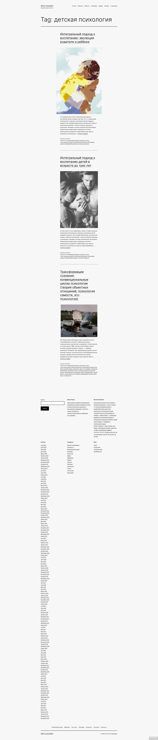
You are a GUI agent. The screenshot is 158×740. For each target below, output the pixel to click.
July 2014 (43, 701)
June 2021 (43, 538)
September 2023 (45, 496)
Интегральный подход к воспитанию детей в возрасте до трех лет (77, 161)
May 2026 (43, 449)
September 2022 (45, 517)
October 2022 (44, 515)
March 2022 (44, 523)
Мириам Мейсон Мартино (71, 143)
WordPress (114, 733)
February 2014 (44, 712)
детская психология (69, 142)
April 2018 (43, 610)
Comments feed (98, 449)
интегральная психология (88, 367)
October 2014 (44, 695)
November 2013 (45, 718)
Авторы (106, 6)
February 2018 (44, 612)
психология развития (84, 143)
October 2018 (44, 602)
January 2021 (44, 544)
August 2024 (44, 474)
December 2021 (45, 527)
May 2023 (43, 504)
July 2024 (43, 477)
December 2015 (45, 665)
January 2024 (44, 487)
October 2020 (44, 551)
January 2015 (44, 688)
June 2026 (43, 447)
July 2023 (43, 500)
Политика (70, 464)
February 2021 (44, 542)
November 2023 (45, 491)
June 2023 (43, 502)
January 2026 (44, 458)
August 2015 (44, 673)
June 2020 (43, 559)
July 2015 (43, 676)
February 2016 (44, 661)
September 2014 (45, 697)
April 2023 (43, 506)
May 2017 (43, 629)
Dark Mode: (152, 738)
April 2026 (43, 451)
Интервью (94, 6)
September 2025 (45, 466)
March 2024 (44, 485)
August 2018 (44, 604)
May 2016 (43, 654)
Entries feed (97, 447)
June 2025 (43, 472)
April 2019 (43, 589)
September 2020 (45, 553)
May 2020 (43, 561)
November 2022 (45, 513)
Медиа (101, 6)
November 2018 (45, 599)
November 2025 (45, 462)
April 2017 (43, 631)
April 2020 (43, 563)
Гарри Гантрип (67, 367)
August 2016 (44, 648)
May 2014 (43, 705)
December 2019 (45, 572)
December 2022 (45, 510)
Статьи (74, 6)
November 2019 (45, 574)
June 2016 (43, 652)
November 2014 (45, 693)
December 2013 (45, 716)
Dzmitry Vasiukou (98, 426)
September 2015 (45, 671)
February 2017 (44, 635)
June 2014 (43, 703)
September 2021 (45, 534)
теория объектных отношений (72, 374)
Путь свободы (71, 415)
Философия (70, 472)
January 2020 (44, 570)
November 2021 (45, 530)
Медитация (70, 458)
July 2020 (43, 557)
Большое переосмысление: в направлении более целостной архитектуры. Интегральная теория (103, 409)
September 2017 (45, 623)
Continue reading (83, 134)
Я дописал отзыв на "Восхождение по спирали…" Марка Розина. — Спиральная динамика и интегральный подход (105, 415)
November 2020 (45, 549)
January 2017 (44, 637)
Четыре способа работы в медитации (77, 413)
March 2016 (44, 659)
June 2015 (43, 678)
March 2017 (44, 633)
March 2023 (44, 508)
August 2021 (44, 536)
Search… (43, 399)
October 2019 (44, 576)
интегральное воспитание (80, 142)
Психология (82, 140)
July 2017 (43, 627)
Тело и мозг (70, 470)
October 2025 (44, 464)
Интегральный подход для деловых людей (105, 419)
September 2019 (45, 578)
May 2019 (43, 587)
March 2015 (44, 684)
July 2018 (43, 606)
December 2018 (45, 597)
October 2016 (44, 644)
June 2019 (43, 585)
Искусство (70, 453)
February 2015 (44, 686)
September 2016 (45, 646)
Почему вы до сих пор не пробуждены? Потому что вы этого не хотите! (105, 434)
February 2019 (44, 593)
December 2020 (45, 546)
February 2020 (44, 568)
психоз (76, 370)
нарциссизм (76, 369)
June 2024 (43, 479)
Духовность (70, 447)
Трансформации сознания (86, 374)
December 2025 (45, 460)
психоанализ (71, 370)
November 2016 (45, 642)
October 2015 (44, 669)
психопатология (69, 372)
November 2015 (45, 667)
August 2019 (44, 580)
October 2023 (44, 494)
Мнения (80, 6)
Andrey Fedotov (98, 421)
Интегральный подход (73, 140)
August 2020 (44, 555)
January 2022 (44, 525)
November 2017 (45, 618)
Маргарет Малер (68, 369)
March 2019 (44, 591)
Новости (86, 6)
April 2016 (43, 657)
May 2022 (43, 521)
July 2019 (43, 582)
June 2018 (43, 608)
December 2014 (45, 690)
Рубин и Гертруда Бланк (87, 372)
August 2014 (44, 699)
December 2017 (45, 616)
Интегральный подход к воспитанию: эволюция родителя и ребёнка (77, 38)
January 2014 (44, 714)
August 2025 (44, 468)
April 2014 (43, 707)
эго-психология (67, 375)
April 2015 (43, 682)
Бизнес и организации (73, 445)
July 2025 (43, 470)
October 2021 (44, 532)
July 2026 (43, 445)
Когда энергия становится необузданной (78, 402)
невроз (81, 369)
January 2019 (44, 595)
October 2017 (44, 621)
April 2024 (43, 483)
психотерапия (76, 372)
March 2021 (44, 540)
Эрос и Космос (47, 6)
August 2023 (44, 498)
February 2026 (44, 455)
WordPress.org (98, 451)
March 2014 (44, 710)
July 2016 (43, 650)
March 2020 (44, 566)
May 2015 (43, 680)
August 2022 (44, 519)
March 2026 (44, 453)
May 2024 (43, 481)
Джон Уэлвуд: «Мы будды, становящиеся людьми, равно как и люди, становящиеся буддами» (105, 428)
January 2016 (44, 663)
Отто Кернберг (87, 369)
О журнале (114, 6)
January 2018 (44, 614)
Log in (95, 445)
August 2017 (44, 625)
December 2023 (45, 489)
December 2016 (45, 640)
